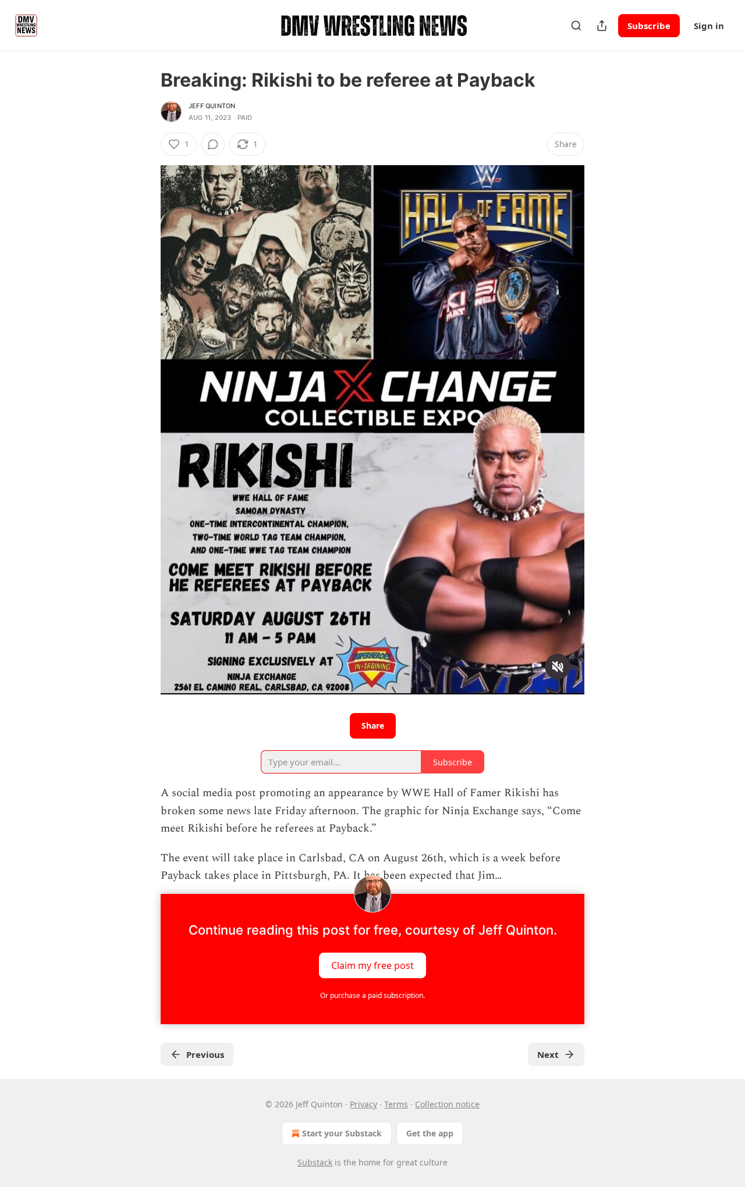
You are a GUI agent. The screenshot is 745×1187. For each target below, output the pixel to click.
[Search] (576, 25)
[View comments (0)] (213, 144)
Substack (314, 1162)
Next (548, 1054)
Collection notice (447, 1104)
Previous (205, 1054)
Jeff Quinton (212, 106)
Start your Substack (342, 1133)
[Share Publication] (601, 25)
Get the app (429, 1133)
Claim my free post (372, 965)
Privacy (363, 1104)
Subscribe (648, 25)
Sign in (709, 25)
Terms (396, 1104)
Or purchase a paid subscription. (372, 995)
